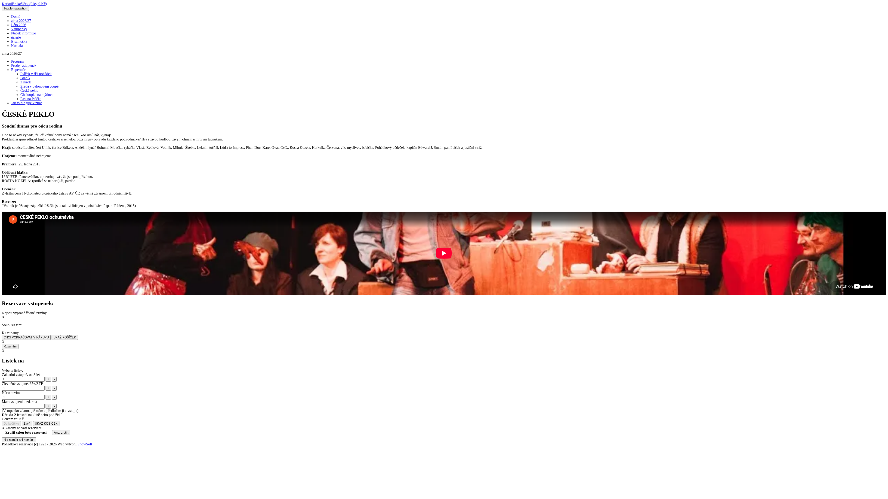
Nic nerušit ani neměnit (19, 439)
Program (17, 61)
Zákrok (25, 82)
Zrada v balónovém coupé (39, 86)
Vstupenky (19, 29)
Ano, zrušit (61, 432)
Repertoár (18, 70)
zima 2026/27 (21, 21)
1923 (42, 444)
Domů (15, 16)
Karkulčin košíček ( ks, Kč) (24, 4)
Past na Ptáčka (30, 99)
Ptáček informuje (23, 33)
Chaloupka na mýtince (36, 95)
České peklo (29, 90)
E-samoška (19, 41)
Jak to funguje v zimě (26, 103)
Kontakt (17, 46)
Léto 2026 (18, 25)
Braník (25, 78)
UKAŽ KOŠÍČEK (64, 337)
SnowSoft (84, 444)
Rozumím (10, 346)
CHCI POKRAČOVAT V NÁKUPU (26, 337)
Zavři (27, 423)
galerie (16, 37)
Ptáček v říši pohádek (36, 74)
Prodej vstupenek (23, 65)
